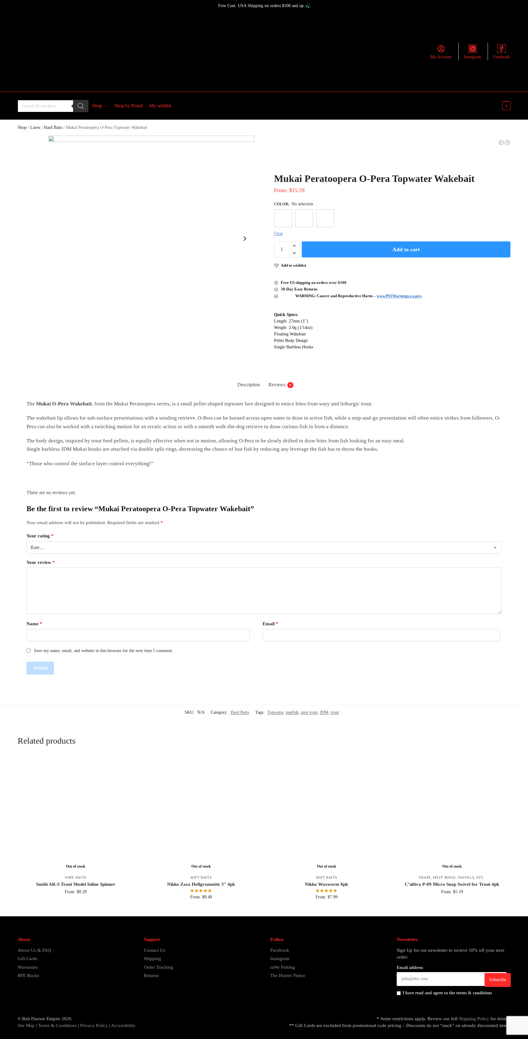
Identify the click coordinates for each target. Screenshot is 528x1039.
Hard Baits (53, 127)
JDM (324, 712)
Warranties (28, 967)
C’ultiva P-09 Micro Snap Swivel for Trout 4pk (452, 884)
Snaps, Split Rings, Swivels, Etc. (452, 877)
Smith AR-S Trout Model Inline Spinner (75, 884)
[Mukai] (297, 157)
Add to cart (406, 249)
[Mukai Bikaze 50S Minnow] (507, 142)
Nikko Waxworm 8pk (326, 884)
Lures (35, 127)
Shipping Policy (474, 1018)
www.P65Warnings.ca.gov (399, 296)
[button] (506, 106)
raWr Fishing (282, 967)
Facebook (501, 57)
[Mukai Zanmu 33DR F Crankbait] (501, 142)
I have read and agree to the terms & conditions (447, 993)
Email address (410, 967)
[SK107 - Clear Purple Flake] (325, 218)
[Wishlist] (124, 764)
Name (34, 623)
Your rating (40, 535)
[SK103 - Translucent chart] (304, 218)
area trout (309, 712)
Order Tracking (158, 967)
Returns (151, 975)
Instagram (472, 57)
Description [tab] (248, 384)
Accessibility (123, 1025)
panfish (292, 712)
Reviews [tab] (279, 384)
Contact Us (154, 950)
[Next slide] (244, 238)
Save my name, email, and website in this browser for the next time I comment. (103, 650)
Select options (75, 904)
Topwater (275, 712)
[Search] (80, 106)
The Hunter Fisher (287, 975)
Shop (22, 127)
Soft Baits (201, 877)
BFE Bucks (28, 975)
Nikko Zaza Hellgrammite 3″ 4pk (201, 884)
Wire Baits (75, 877)
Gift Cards (27, 958)
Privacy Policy (94, 1025)
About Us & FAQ (34, 950)
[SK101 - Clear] (283, 218)
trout (335, 712)
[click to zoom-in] (151, 239)
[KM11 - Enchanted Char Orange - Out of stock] (346, 218)
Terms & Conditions (57, 1025)
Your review (41, 562)
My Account (441, 57)
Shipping (152, 958)
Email (270, 623)
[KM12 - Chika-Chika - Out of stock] (367, 218)
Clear (278, 233)
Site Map (26, 1025)
